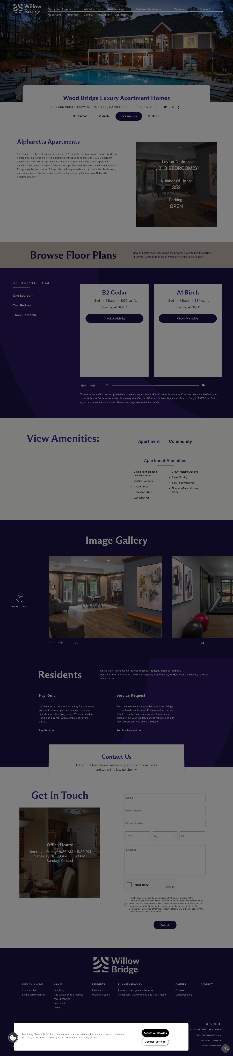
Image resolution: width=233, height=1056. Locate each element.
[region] (101, 1037)
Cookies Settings (155, 1041)
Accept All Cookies (155, 1032)
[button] (13, 1037)
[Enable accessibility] (225, 1048)
